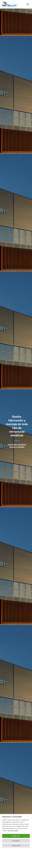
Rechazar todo (16, 845)
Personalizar (16, 841)
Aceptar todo (16, 836)
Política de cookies (12, 830)
